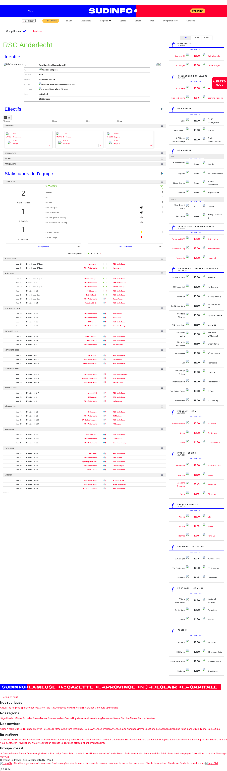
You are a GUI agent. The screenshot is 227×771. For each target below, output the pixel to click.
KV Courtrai (117, 314)
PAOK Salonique (90, 279)
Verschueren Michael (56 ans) (62, 84)
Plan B (81, 707)
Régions (16, 707)
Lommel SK (92, 393)
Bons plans (186, 729)
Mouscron (107, 718)
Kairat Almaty (91, 295)
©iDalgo (6, 492)
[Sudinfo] (110, 687)
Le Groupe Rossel (9, 753)
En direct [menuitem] (29, 21)
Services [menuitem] (190, 21)
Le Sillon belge (54, 753)
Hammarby (92, 264)
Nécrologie (85, 729)
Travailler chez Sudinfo (29, 743)
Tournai (142, 718)
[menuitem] (219, 83)
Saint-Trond (118, 382)
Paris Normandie (133, 753)
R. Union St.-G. (91, 303)
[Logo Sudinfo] (111, 11)
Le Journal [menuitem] (52, 21)
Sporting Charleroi (120, 374)
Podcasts (63, 707)
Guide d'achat (200, 729)
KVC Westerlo (118, 345)
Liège (3, 718)
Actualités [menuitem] (86, 21)
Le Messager (220, 753)
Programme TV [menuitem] (170, 21)
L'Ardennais (149, 753)
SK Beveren (92, 291)
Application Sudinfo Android (212, 739)
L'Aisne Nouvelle (99, 753)
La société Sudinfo (10, 739)
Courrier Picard (116, 753)
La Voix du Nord (83, 753)
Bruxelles (27, 718)
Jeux (64, 729)
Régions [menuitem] (104, 21)
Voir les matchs (125, 247)
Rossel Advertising (29, 753)
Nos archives (35, 729)
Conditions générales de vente (68, 763)
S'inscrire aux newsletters (16, 693)
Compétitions (43, 247)
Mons (19, 718)
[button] (202, 20)
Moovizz (4, 756)
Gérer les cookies (29, 739)
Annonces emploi (100, 729)
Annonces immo (135, 729)
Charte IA (173, 763)
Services (90, 707)
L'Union (195, 753)
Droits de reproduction (192, 763)
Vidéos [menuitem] (138, 21)
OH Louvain (117, 359)
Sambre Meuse (129, 718)
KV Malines (92, 322)
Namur (117, 718)
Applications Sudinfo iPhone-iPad (179, 739)
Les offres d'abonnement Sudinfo (87, 743)
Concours (100, 707)
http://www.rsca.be (47, 79)
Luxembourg (95, 718)
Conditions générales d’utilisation (32, 763)
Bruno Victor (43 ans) (59, 89)
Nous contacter (8, 743)
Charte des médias (156, 763)
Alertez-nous (7, 729)
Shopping (175, 729)
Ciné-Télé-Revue (49, 707)
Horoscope (48, 729)
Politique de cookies (96, 763)
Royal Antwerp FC (90, 363)
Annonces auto (118, 729)
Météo (58, 729)
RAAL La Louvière (119, 283)
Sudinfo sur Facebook (149, 739)
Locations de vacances (157, 729)
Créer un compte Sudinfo (55, 743)
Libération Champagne (179, 753)
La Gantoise (92, 341)
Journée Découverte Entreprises (120, 739)
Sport (24, 707)
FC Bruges (92, 355)
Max (37, 707)
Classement (196, 49)
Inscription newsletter (75, 739)
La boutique (214, 729)
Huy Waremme (80, 718)
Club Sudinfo (21, 729)
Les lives (37, 31)
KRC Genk (116, 318)
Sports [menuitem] (123, 21)
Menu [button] (30, 11)
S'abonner (197, 11)
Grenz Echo (68, 753)
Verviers (151, 718)
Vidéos (31, 707)
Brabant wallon (56, 718)
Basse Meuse (40, 718)
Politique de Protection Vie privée (126, 763)
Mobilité (73, 707)
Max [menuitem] (152, 21)
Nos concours (94, 739)
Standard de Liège (89, 378)
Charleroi (11, 718)
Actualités (5, 707)
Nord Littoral (206, 753)
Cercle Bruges (91, 337)
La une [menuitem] (69, 21)
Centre (68, 718)
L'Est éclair (161, 753)
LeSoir (42, 753)
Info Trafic (73, 729)
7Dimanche (112, 707)
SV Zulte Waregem (120, 326)
